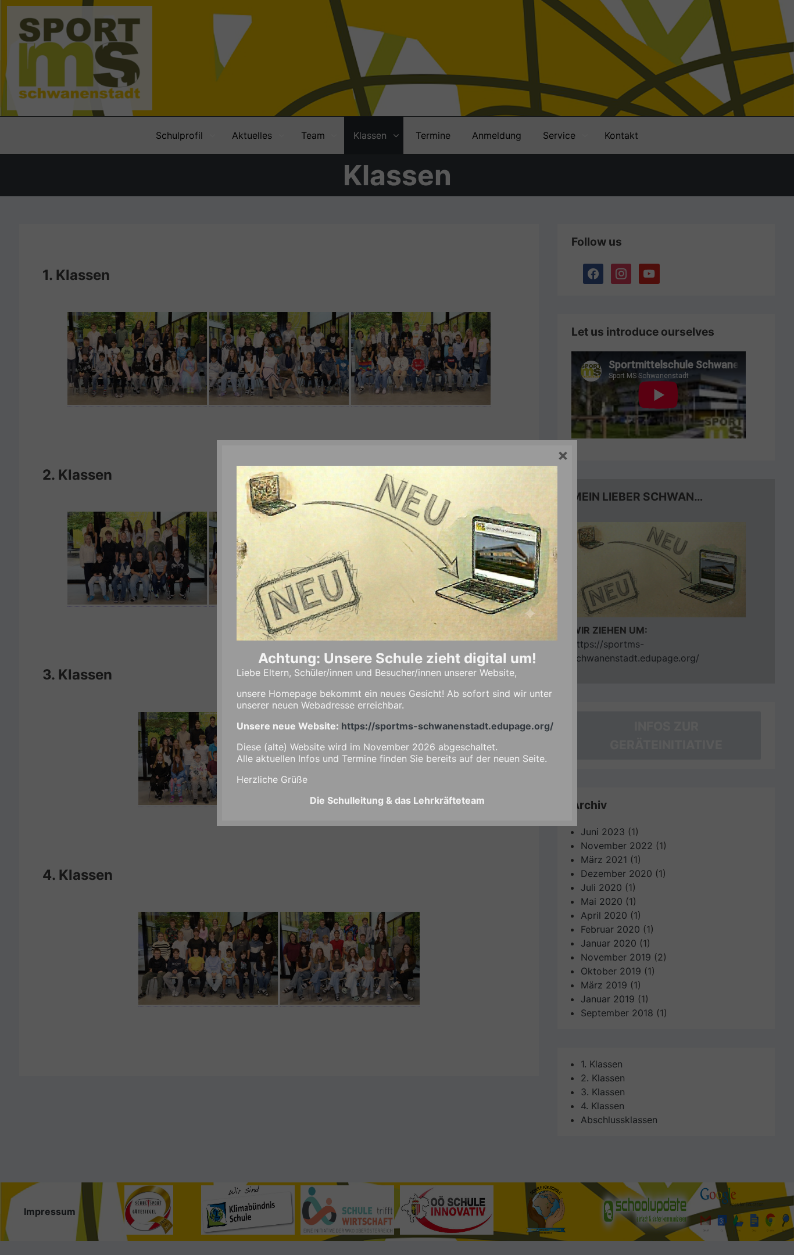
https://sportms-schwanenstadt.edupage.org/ (447, 726)
